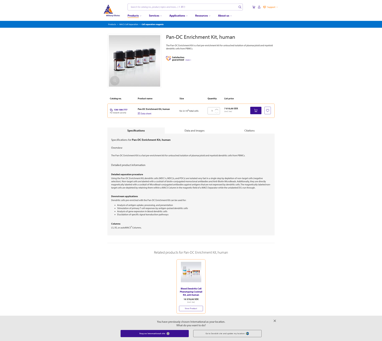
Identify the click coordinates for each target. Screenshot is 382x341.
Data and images (195, 130)
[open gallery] (134, 61)
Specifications (136, 130)
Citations (249, 130)
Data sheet (146, 113)
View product (191, 308)
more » (188, 60)
